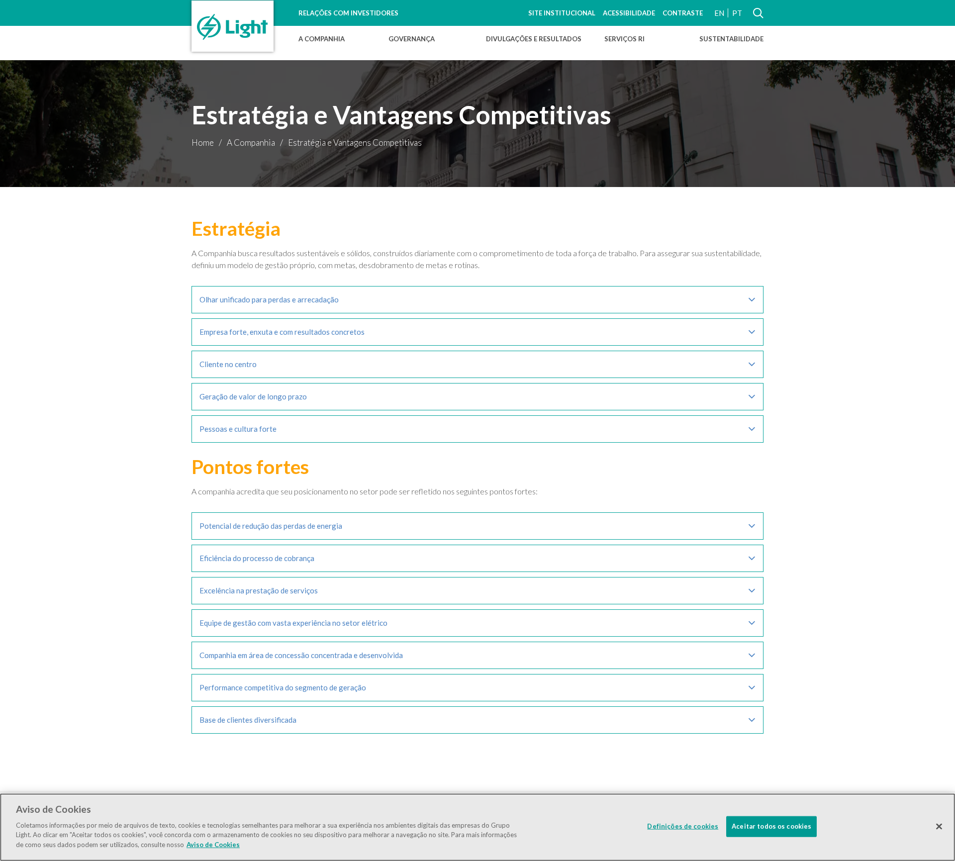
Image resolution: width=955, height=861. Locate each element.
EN (719, 12)
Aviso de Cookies (213, 844)
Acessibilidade (629, 13)
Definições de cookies (682, 826)
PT (737, 12)
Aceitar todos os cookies (771, 826)
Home (202, 142)
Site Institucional (561, 13)
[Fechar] (939, 826)
